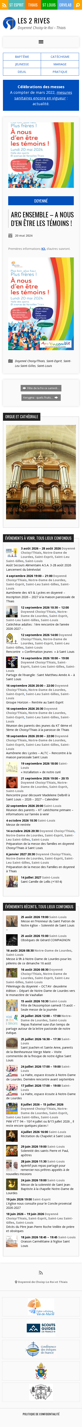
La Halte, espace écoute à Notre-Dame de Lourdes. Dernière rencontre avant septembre (41, 1077)
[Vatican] (41, 1377)
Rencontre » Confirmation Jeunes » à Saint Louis (40, 652)
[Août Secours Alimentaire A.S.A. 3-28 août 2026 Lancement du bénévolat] (12, 556)
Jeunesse (22, 64)
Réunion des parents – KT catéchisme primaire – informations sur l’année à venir (39, 812)
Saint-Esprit (54, 361)
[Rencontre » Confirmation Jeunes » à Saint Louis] (12, 643)
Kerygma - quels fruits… (38, 397)
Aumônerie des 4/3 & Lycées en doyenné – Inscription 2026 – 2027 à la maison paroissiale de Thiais (40, 597)
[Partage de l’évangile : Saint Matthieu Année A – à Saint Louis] (12, 666)
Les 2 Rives (34, 20)
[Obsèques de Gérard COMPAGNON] (12, 944)
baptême (22, 57)
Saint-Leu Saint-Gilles (42, 584)
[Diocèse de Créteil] (41, 1313)
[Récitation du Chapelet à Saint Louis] (12, 1140)
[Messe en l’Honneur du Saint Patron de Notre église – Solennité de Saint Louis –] (12, 924)
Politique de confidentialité (41, 1414)
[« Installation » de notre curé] (12, 771)
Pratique (60, 72)
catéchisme (60, 57)
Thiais (33, 5)
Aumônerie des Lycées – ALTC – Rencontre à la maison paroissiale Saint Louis (38, 755)
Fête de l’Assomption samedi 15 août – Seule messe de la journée (48, 1007)
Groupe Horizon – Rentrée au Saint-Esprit (34, 702)
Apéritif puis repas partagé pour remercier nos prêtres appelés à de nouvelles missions (37, 1170)
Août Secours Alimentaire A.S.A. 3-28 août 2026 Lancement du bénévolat (38, 567)
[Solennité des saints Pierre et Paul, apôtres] (12, 1154)
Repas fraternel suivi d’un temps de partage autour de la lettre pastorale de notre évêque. (38, 1028)
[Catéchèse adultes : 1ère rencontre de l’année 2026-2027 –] (12, 615)
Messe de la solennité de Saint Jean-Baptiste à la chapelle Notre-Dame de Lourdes (40, 1189)
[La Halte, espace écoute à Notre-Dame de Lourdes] (12, 1093)
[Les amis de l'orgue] (41, 1398)
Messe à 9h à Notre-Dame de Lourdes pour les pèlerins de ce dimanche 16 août (38, 961)
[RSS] (4, 5)
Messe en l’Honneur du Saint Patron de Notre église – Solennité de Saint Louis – (40, 925)
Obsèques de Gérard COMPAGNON (45, 940)
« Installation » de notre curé (41, 772)
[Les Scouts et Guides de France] (41, 1334)
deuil (22, 72)
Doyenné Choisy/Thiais (30, 361)
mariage (59, 64)
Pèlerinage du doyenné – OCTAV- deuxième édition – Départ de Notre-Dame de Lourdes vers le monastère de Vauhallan (40, 990)
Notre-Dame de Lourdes (46, 580)
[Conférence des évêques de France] (41, 1355)
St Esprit (16, 5)
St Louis (49, 5)
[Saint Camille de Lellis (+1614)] (12, 885)
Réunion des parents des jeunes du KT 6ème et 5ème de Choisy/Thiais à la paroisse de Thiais (39, 728)
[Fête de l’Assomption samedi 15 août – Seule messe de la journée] (12, 1009)
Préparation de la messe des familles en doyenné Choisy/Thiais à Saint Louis (40, 846)
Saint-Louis (44, 366)
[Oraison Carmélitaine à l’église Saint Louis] (12, 1245)
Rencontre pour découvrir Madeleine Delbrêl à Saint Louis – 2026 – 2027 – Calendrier (38, 797)
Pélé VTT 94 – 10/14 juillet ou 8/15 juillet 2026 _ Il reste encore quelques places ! (40, 1123)
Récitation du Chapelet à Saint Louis (46, 1136)
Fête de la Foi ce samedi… (43, 388)
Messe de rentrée (18, 825)
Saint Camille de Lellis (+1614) (41, 882)
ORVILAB (65, 5)
